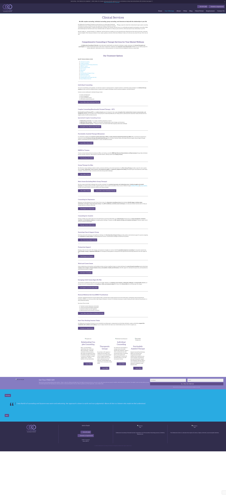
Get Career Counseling (86, 272)
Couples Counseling (84, 63)
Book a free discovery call (109, 2)
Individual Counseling (84, 61)
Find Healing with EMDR (86, 158)
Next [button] (7, 418)
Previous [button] (8, 395)
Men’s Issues (83, 68)
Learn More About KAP (86, 143)
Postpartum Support (84, 74)
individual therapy (135, 185)
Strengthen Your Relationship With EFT (90, 126)
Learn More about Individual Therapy (90, 102)
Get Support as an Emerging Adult (89, 287)
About (179, 11)
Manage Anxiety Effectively (87, 225)
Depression (82, 70)
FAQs (185, 11)
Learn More (117, 2)
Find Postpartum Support (86, 256)
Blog (190, 11)
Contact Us (220, 11)
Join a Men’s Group (85, 174)
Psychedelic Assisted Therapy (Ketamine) (89, 64)
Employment (210, 11)
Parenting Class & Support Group (87, 73)
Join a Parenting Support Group (88, 240)
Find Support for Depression (87, 208)
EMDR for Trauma (84, 66)
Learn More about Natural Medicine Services (91, 313)
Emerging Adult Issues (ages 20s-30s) (88, 77)
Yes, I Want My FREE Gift (187, 383)
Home (160, 11)
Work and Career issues (85, 76)
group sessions (143, 185)
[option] (114, 403)
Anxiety (81, 71)
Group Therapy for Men (85, 67)
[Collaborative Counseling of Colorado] (6, 8)
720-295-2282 (203, 6)
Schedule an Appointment (217, 6)
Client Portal (199, 11)
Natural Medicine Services (85, 78)
